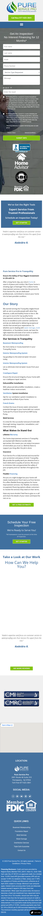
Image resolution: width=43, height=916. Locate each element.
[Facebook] (17, 796)
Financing (13, 474)
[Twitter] (30, 796)
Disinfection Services (21, 843)
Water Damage (21, 839)
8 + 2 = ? (6, 88)
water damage (29, 328)
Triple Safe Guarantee (21, 846)
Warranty (14, 435)
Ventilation (7, 393)
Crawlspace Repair (10, 373)
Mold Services (21, 835)
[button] (21, 24)
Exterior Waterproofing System (15, 353)
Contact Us (21, 850)
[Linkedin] (25, 796)
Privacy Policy (12, 132)
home (31, 282)
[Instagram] (13, 796)
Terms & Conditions (30, 132)
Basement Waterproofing (13, 343)
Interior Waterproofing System (15, 363)
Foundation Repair (21, 831)
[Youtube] (21, 796)
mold (38, 328)
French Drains (8, 403)
